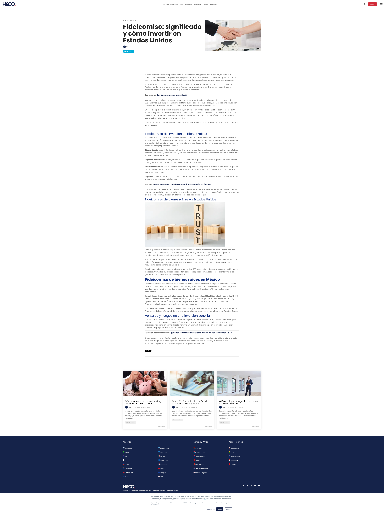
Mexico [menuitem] (162, 456)
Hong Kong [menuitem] (234, 448)
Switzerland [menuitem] (199, 464)
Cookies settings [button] (210, 509)
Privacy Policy (203, 500)
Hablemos (372, 4)
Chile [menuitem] (126, 464)
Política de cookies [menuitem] (158, 491)
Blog (181, 4)
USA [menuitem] (161, 477)
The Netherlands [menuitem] (201, 469)
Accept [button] (220, 509)
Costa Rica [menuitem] (128, 473)
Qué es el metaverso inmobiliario (172, 95)
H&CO (128, 47)
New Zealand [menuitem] (235, 456)
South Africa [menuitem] (199, 456)
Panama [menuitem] (163, 464)
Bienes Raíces (128, 51)
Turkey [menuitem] (233, 464)
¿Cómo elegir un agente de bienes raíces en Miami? (238, 402)
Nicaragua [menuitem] (164, 460)
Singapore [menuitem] (234, 460)
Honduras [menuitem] (163, 452)
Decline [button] (228, 509)
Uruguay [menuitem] (163, 473)
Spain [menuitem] (197, 460)
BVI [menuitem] (125, 456)
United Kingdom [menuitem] (201, 473)
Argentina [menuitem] (128, 448)
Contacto (213, 4)
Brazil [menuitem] (126, 452)
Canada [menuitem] (127, 460)
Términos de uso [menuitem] (145, 491)
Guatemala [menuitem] (164, 448)
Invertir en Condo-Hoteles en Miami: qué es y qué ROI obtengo (182, 184)
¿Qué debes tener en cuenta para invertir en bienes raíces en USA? (201, 333)
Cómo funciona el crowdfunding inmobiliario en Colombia (143, 402)
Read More (161, 426)
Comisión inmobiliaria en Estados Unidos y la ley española (190, 402)
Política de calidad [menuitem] (172, 491)
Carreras (197, 4)
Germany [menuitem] (198, 448)
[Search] (365, 4)
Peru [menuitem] (162, 469)
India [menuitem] (232, 452)
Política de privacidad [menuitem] (130, 491)
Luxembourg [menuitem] (199, 452)
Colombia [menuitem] (128, 469)
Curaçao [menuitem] (127, 477)
